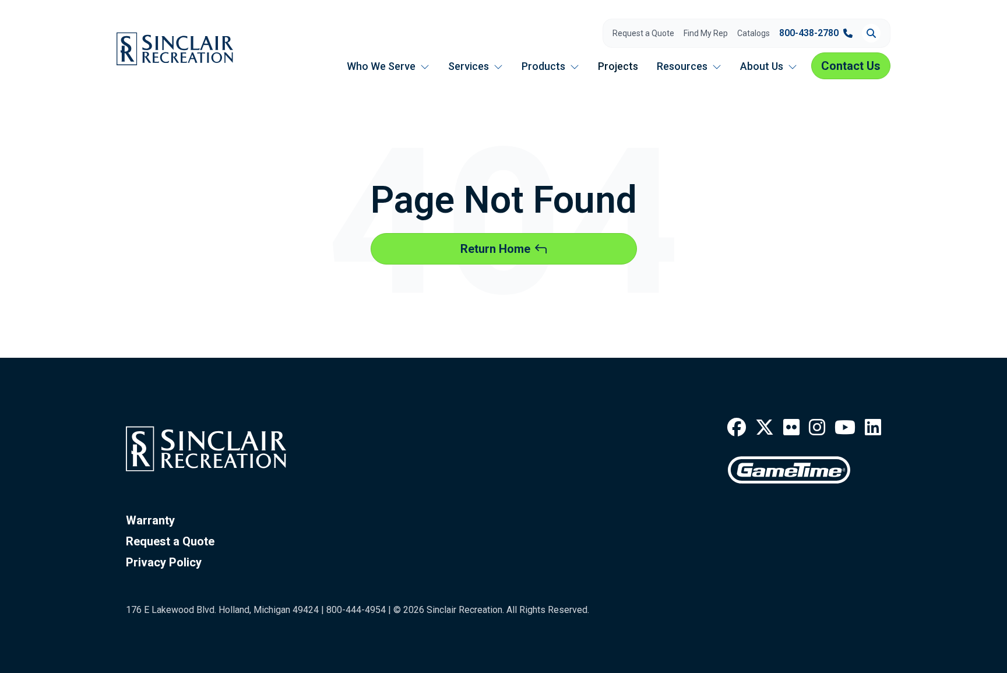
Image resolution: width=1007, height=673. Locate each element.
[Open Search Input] (871, 33)
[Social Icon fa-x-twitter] (764, 428)
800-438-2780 (809, 32)
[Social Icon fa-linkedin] (873, 428)
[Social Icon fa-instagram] (817, 428)
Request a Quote (643, 33)
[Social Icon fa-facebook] (736, 428)
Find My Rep (706, 33)
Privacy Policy (164, 562)
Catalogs (753, 33)
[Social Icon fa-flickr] (791, 428)
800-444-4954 (356, 609)
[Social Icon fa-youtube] (845, 428)
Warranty (150, 520)
